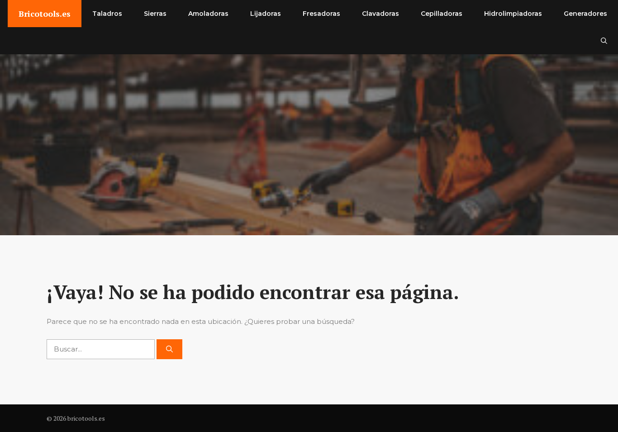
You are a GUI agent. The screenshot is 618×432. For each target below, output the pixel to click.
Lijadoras (265, 13)
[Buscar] (169, 349)
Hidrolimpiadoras (513, 13)
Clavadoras (380, 13)
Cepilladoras (441, 13)
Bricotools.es (45, 13)
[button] (604, 40)
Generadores (585, 13)
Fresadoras (321, 13)
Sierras (155, 13)
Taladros (107, 13)
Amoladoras (208, 13)
